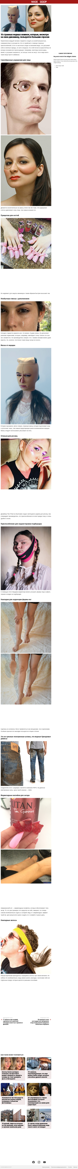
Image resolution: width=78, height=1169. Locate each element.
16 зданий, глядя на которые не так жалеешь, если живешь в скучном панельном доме (12, 1125)
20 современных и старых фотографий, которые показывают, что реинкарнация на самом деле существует (38, 1101)
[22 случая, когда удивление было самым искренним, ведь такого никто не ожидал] (39, 1115)
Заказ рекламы (46, 1167)
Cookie (70, 1167)
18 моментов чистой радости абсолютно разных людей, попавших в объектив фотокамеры (12, 1100)
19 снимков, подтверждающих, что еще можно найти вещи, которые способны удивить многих (38, 1074)
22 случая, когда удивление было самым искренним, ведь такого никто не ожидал (38, 1125)
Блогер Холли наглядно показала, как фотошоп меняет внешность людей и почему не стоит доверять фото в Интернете (12, 1075)
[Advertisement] (26, 281)
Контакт (75, 1167)
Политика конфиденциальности (58, 1167)
